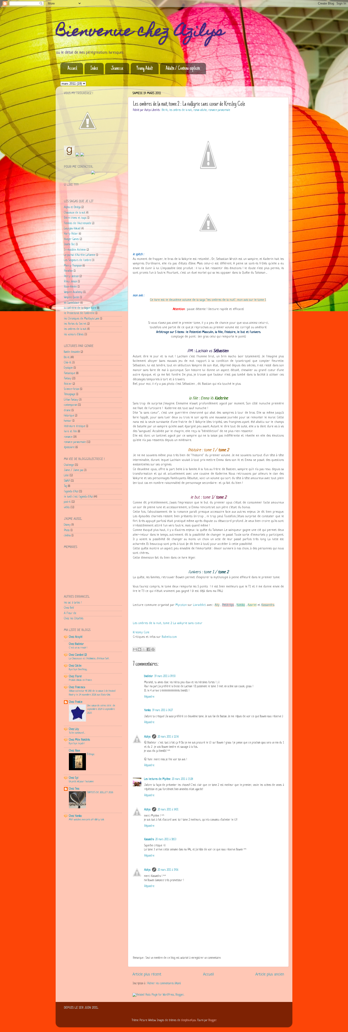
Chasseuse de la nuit (74, 212)
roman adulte (200, 110)
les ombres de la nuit (180, 110)
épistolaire (69, 447)
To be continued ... (77, 732)
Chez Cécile (75, 666)
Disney (67, 525)
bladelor (148, 676)
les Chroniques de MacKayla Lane (81, 318)
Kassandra (267, 605)
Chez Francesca (77, 687)
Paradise (68, 271)
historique (69, 415)
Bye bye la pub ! (77, 743)
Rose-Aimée (70, 287)
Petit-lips (228, 605)
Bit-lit (165, 110)
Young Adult (144, 68)
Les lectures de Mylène (157, 779)
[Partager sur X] (144, 649)
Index (94, 68)
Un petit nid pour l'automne (81, 781)
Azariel (252, 605)
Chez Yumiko (75, 816)
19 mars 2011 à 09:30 (164, 676)
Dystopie (68, 368)
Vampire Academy (73, 292)
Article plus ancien (269, 974)
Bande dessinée (72, 352)
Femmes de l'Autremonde (77, 223)
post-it (67, 502)
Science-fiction (71, 389)
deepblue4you (188, 1020)
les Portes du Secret (75, 324)
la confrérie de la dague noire (80, 308)
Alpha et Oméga (72, 207)
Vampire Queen (71, 297)
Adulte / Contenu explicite (183, 68)
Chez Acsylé (75, 637)
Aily (217, 605)
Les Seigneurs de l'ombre (77, 260)
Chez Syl (73, 778)
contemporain (70, 405)
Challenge (69, 465)
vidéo (67, 507)
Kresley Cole (141, 632)
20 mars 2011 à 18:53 (165, 839)
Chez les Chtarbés (73, 618)
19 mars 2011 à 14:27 (162, 710)
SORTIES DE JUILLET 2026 (100, 792)
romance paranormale (219, 110)
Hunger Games (71, 239)
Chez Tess (74, 789)
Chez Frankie (75, 702)
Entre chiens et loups (75, 218)
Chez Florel (75, 676)
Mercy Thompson (73, 265)
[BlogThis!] (139, 649)
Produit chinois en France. (80, 680)
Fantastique (69, 373)
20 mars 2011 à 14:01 (168, 809)
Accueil (72, 68)
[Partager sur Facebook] (148, 649)
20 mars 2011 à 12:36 (168, 737)
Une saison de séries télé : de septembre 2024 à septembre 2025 (101, 709)
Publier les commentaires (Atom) (164, 983)
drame (67, 410)
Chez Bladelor (76, 644)
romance (68, 437)
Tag (65, 486)
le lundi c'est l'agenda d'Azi (78, 497)
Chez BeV (69, 608)
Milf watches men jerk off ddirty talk (86, 819)
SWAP (67, 481)
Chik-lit (67, 362)
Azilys (147, 737)
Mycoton (181, 605)
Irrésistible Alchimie (75, 250)
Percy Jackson (71, 276)
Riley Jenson (70, 281)
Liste (66, 475)
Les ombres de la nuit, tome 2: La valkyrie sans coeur (167, 623)
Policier (68, 384)
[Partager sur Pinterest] (153, 649)
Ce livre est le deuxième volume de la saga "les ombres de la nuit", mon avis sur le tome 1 (208, 300)
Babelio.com (169, 637)
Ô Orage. (91, 754)
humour (67, 421)
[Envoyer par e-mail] (135, 649)
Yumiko (240, 605)
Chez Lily (74, 729)
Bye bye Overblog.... (78, 669)
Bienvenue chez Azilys (140, 32)
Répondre (149, 697)
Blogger (212, 1020)
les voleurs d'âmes (74, 334)
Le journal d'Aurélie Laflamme (79, 255)
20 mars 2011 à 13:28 (182, 779)
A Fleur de (70, 613)
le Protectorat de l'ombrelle (79, 313)
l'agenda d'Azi (71, 491)
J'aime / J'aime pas (73, 470)
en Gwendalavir (72, 303)
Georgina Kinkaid (72, 228)
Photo (67, 530)
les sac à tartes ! (72, 602)
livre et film (70, 431)
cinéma (67, 535)
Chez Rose (74, 750)
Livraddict (199, 605)
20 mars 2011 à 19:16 (168, 870)
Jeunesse (117, 68)
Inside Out (69, 244)
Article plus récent (147, 974)
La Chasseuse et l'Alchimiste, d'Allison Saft (89, 658)
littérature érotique (74, 426)
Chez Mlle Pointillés (79, 740)
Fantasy (67, 378)
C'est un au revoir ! (78, 647)
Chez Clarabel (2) (78, 655)
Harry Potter (71, 234)
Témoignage (69, 394)
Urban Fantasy (71, 400)
